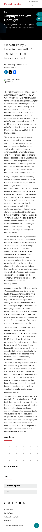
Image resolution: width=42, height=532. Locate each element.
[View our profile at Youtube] (20, 503)
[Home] (38, 14)
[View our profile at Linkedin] (5, 503)
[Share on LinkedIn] (6, 72)
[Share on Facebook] (14, 72)
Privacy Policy (8, 509)
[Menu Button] (36, 4)
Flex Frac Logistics (13, 486)
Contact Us (7, 520)
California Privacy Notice (11, 517)
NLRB (14, 68)
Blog (5, 12)
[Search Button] (31, 4)
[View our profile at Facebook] (12, 503)
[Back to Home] (13, 4)
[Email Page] (38, 19)
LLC (7, 492)
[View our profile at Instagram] (16, 503)
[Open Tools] (38, 23)
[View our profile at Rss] (24, 503)
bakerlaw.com (33, 1)
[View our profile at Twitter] (9, 503)
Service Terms (8, 513)
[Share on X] (11, 72)
